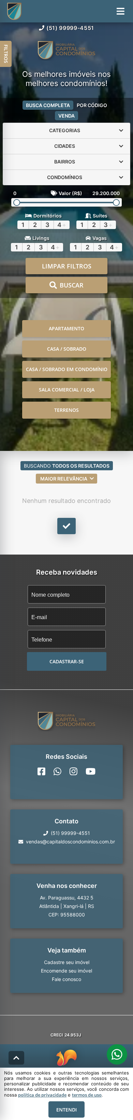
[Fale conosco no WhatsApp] (57, 771)
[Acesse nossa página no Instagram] (73, 771)
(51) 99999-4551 (70, 27)
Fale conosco (66, 979)
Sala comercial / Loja (66, 389)
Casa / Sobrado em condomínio (66, 369)
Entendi (66, 1109)
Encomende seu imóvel (66, 971)
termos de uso (87, 1095)
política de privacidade (42, 1095)
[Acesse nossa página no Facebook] (41, 771)
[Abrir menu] (120, 11)
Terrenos (66, 410)
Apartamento (66, 328)
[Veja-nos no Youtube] (90, 771)
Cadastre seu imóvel (66, 962)
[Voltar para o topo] (16, 1058)
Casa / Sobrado (66, 349)
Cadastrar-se (66, 661)
